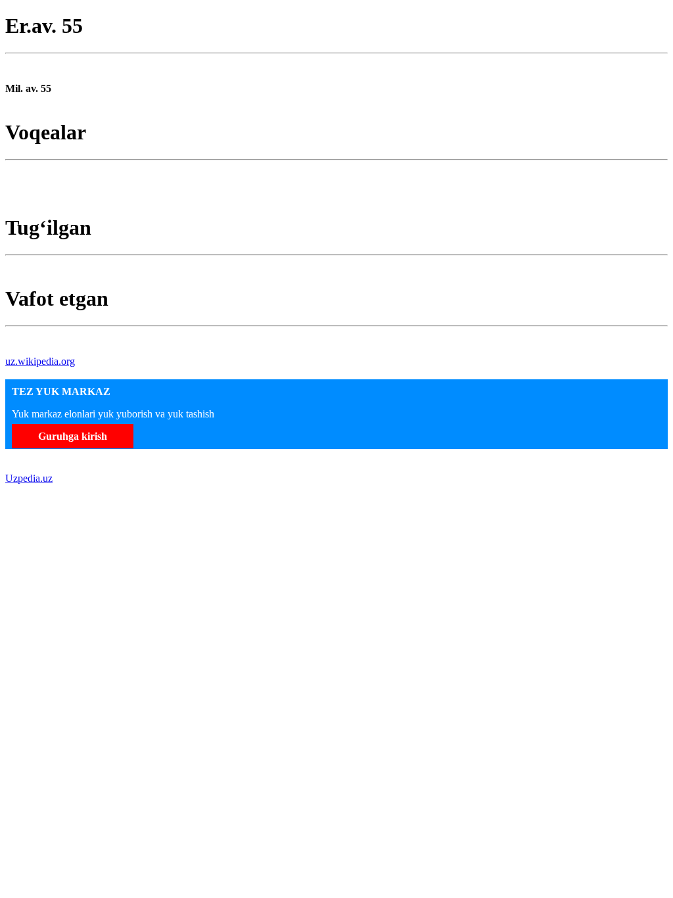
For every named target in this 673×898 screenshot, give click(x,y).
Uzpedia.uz (29, 478)
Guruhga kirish (72, 436)
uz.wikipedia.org (40, 361)
